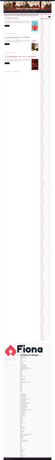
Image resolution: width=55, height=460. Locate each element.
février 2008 (42, 332)
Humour (21, 390)
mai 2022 (42, 89)
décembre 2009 (42, 301)
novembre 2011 (42, 268)
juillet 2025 (42, 36)
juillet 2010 (42, 291)
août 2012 (42, 255)
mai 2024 (42, 56)
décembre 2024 (42, 46)
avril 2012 (42, 261)
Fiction (21, 383)
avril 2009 (42, 312)
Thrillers (21, 448)
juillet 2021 (42, 103)
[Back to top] (53, 458)
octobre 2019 (42, 133)
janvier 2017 (42, 180)
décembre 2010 (42, 284)
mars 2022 (42, 92)
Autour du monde (34, 10)
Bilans (21, 350)
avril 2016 (42, 193)
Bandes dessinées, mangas (23, 349)
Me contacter (21, 10)
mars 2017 (42, 177)
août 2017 (42, 170)
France (21, 385)
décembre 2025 (42, 29)
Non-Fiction (21, 419)
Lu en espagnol (22, 414)
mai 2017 (42, 174)
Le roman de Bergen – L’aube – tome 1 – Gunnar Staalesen (21, 56)
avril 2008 (42, 329)
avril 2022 (42, 90)
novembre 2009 (42, 302)
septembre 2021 (42, 100)
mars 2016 (42, 194)
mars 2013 (42, 245)
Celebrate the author (22, 356)
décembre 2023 (42, 63)
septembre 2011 (42, 271)
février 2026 (42, 26)
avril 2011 (42, 278)
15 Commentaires (36, 52)
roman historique (14, 33)
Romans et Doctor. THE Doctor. (24, 435)
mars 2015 (42, 211)
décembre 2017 (42, 164)
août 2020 (42, 119)
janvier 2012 (42, 265)
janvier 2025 (42, 45)
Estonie (21, 377)
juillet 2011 (42, 274)
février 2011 (42, 281)
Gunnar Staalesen (10, 71)
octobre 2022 (42, 82)
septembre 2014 (42, 220)
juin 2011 (42, 275)
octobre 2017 (42, 167)
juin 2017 (42, 173)
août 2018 (42, 153)
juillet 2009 (42, 308)
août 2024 (42, 52)
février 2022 (42, 93)
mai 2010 (42, 294)
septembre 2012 (42, 254)
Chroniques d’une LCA (27, 10)
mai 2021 (42, 106)
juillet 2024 (42, 53)
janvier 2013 (42, 248)
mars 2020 (42, 126)
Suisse (21, 443)
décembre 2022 (42, 79)
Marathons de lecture (23, 415)
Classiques (21, 362)
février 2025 (42, 43)
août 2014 (42, 221)
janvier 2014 (42, 231)
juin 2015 (42, 207)
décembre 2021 (42, 96)
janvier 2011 (42, 282)
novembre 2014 (42, 217)
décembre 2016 (42, 181)
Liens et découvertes (22, 398)
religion (9, 52)
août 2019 (42, 136)
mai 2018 (42, 157)
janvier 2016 (42, 197)
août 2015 (42, 204)
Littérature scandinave (15, 57)
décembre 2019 (42, 130)
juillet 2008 (42, 325)
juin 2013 (42, 241)
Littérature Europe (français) (16, 38)
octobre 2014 (42, 218)
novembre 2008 (42, 319)
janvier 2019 (42, 146)
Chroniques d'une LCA (23, 361)
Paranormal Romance (22, 422)
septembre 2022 (42, 83)
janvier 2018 (42, 163)
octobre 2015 (42, 201)
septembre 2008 (42, 322)
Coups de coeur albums (18, 12)
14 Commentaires (36, 71)
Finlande (21, 384)
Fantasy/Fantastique (22, 379)
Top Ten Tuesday (22, 449)
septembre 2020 (42, 117)
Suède (21, 442)
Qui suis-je (16, 10)
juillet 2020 (42, 120)
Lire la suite (7, 25)
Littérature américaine (17, 19)
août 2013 (42, 238)
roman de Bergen (14, 71)
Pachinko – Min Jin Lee (13, 18)
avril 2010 (42, 295)
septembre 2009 (42, 305)
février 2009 (42, 315)
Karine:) (9, 19)
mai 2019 (42, 140)
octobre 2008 (42, 321)
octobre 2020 (42, 116)
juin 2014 (42, 224)
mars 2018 (42, 160)
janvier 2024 (42, 62)
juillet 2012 (42, 257)
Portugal (21, 426)
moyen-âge (7, 52)
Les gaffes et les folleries (23, 397)
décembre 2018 (42, 147)
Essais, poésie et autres (23, 376)
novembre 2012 (42, 251)
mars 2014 (42, 228)
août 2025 (42, 35)
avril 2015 (42, 210)
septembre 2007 (42, 339)
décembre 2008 (42, 318)
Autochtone (21, 347)
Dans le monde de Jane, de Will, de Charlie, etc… (26, 368)
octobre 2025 (42, 32)
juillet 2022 (42, 86)
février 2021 (42, 110)
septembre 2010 (42, 288)
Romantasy (21, 436)
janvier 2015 (42, 214)
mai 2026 (42, 22)
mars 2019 (42, 143)
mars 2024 (42, 59)
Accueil (5, 10)
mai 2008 (42, 328)
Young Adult (21, 456)
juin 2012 (42, 258)
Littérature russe (22, 412)
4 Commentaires (36, 33)
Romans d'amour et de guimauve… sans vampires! (26, 434)
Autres (21, 348)
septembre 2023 (42, 66)
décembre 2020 (42, 113)
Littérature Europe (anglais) (23, 405)
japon (11, 33)
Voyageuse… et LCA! (22, 455)
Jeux (20, 392)
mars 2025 (42, 42)
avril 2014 (42, 227)
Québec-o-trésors (22, 428)
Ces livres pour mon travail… (23, 357)
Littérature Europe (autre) (23, 406)
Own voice (21, 421)
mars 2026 (42, 25)
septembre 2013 (42, 237)
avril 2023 (42, 73)
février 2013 (42, 247)
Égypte (21, 371)
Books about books (22, 355)
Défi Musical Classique (23, 369)
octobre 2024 (42, 49)
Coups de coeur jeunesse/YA (11, 12)
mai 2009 (42, 311)
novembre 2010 (42, 285)
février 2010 (42, 298)
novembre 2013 (42, 234)
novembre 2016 (42, 183)
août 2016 (42, 187)
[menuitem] (0, 0)
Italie (20, 391)
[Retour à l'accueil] (27, 5)
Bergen (6, 71)
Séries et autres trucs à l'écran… (24, 441)
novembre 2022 (42, 80)
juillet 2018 (42, 154)
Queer (21, 429)
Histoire (14, 19)
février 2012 (42, 264)
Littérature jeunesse (22, 408)
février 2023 (42, 76)
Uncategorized (22, 451)
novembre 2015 (42, 200)
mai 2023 (42, 72)
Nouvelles (21, 420)
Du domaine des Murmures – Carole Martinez (18, 37)
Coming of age (22, 363)
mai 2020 (42, 123)
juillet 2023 (42, 69)
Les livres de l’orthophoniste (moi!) (26, 12)
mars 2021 (42, 109)
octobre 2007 (42, 338)
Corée (6, 33)
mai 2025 (42, 39)
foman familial (9, 33)
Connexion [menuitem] (3, 0)
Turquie (21, 450)
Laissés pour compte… (23, 393)
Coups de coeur (6, 12)
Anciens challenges (33, 12)
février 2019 (42, 144)
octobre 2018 (42, 150)
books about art (22, 354)
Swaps (21, 444)
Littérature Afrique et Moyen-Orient (24, 399)
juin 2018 (42, 156)
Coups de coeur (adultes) (23, 364)
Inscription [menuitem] (6, 0)
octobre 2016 (42, 184)
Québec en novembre (10, 10)
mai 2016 (42, 191)
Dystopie (21, 370)
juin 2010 (42, 292)
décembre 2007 (42, 335)
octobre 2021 (42, 99)
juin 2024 (42, 55)
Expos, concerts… (22, 378)
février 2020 (42, 127)
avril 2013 (42, 244)
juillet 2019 (42, 137)
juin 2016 (42, 190)
